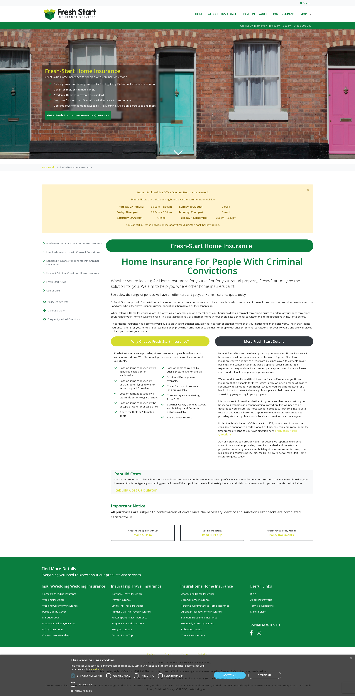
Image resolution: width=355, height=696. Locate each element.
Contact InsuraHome (193, 635)
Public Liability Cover (54, 611)
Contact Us (202, 654)
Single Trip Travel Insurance (127, 605)
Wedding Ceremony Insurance (60, 605)
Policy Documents (281, 533)
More (304, 14)
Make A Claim (143, 533)
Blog (253, 594)
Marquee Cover (51, 617)
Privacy (168, 654)
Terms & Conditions (262, 605)
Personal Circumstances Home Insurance (205, 605)
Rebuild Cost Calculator (135, 490)
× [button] (350, 658)
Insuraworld (48, 167)
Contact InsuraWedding (55, 635)
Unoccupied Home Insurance (197, 594)
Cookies (151, 654)
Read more (97, 669)
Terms (184, 654)
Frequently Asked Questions (58, 623)
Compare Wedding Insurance (59, 594)
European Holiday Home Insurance (201, 611)
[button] (139, 691)
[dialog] (177, 675)
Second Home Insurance (195, 599)
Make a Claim (258, 611)
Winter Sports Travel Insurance (129, 617)
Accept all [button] (229, 675)
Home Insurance (284, 14)
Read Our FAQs (212, 533)
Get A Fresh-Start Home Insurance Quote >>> (78, 115)
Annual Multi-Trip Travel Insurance (131, 611)
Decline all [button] (264, 675)
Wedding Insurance (222, 14)
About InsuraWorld (261, 599)
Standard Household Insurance (199, 617)
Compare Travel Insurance (127, 594)
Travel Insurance (254, 14)
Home (199, 14)
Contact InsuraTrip (122, 635)
